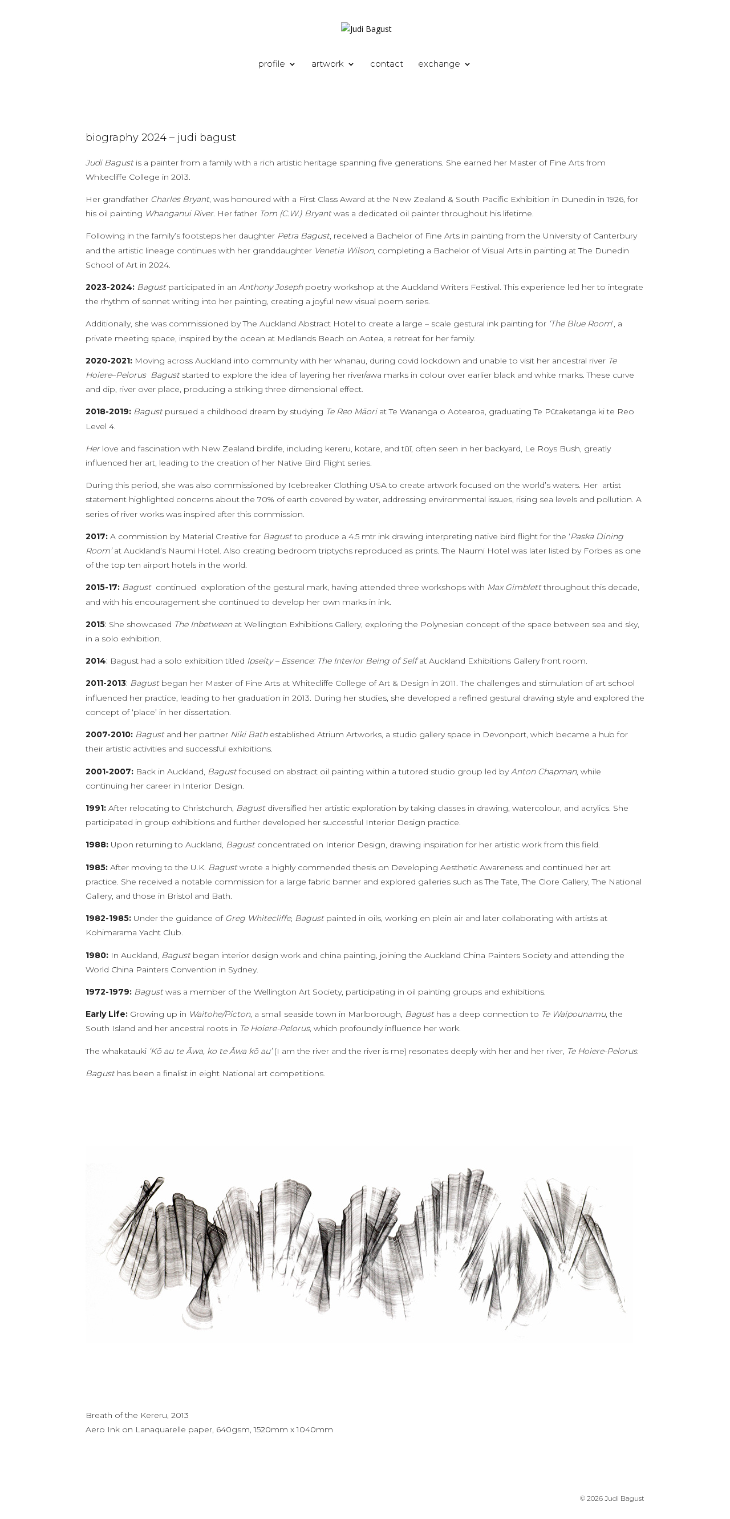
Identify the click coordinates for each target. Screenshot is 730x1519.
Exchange (439, 64)
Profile (271, 64)
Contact (386, 64)
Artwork (327, 64)
